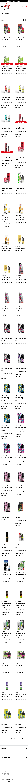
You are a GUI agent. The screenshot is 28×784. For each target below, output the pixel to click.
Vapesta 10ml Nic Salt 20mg (6, 723)
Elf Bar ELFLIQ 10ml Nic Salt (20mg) (20, 98)
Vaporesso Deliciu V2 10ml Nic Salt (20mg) (6, 605)
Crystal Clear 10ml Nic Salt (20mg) (20, 218)
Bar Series (3, 631)
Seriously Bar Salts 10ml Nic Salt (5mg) (20, 367)
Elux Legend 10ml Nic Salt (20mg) (6, 156)
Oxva (2, 692)
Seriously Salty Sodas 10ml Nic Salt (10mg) (6, 428)
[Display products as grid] (23, 20)
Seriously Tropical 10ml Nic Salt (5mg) (20, 278)
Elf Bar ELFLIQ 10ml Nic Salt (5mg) (6, 98)
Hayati (2, 215)
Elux (2, 35)
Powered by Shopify (5, 781)
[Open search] (19, 6)
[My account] (22, 6)
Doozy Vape (18, 275)
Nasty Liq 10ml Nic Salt (20, 546)
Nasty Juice (18, 514)
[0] (25, 6)
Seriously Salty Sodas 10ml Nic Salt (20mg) (20, 398)
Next (23, 738)
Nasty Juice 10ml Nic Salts (6, 546)
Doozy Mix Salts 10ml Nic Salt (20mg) (19, 487)
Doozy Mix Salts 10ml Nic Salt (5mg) (6, 486)
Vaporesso (4, 601)
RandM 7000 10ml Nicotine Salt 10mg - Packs (20, 157)
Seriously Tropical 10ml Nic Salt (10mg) (20, 308)
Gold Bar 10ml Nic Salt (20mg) (6, 278)
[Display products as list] (26, 20)
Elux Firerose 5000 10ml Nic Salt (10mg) (20, 39)
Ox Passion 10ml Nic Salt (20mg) (6, 695)
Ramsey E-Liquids (19, 185)
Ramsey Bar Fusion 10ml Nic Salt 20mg (20, 575)
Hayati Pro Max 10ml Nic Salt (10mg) (5, 219)
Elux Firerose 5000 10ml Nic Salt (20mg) (6, 39)
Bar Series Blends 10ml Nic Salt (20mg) (6, 635)
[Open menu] (2, 6)
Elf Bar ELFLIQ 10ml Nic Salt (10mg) (6, 127)
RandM (17, 154)
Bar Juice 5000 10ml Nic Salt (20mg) (6, 69)
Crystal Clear (18, 215)
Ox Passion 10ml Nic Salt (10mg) (20, 695)
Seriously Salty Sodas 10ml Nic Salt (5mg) (6, 398)
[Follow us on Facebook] (2, 774)
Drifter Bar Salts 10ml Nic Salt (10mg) (19, 665)
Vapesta (3, 721)
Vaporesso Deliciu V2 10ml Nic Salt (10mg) (20, 605)
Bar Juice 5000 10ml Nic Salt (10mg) (20, 69)
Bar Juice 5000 (4, 66)
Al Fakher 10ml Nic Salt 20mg (6, 575)
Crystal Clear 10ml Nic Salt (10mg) (6, 249)
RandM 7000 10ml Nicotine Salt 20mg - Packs (6, 188)
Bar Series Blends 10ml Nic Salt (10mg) (20, 635)
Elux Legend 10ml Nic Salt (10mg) (20, 127)
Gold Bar (17, 246)
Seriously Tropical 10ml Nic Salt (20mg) (6, 308)
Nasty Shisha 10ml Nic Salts (20, 516)
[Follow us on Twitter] (5, 774)
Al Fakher (3, 572)
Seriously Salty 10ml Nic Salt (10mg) (20, 458)
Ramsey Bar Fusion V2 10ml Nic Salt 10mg (20, 188)
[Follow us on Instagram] (8, 774)
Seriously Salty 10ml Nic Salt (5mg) (20, 428)
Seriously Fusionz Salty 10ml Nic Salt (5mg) (6, 338)
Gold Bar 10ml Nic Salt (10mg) (20, 249)
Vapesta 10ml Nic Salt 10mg (20, 723)
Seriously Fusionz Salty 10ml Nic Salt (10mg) (6, 368)
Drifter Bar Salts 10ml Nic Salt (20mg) (5, 665)
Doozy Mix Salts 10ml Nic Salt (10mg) (5, 517)
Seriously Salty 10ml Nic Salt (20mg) (6, 458)
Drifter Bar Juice (5, 661)
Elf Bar (3, 95)
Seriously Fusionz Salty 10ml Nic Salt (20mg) (20, 338)
